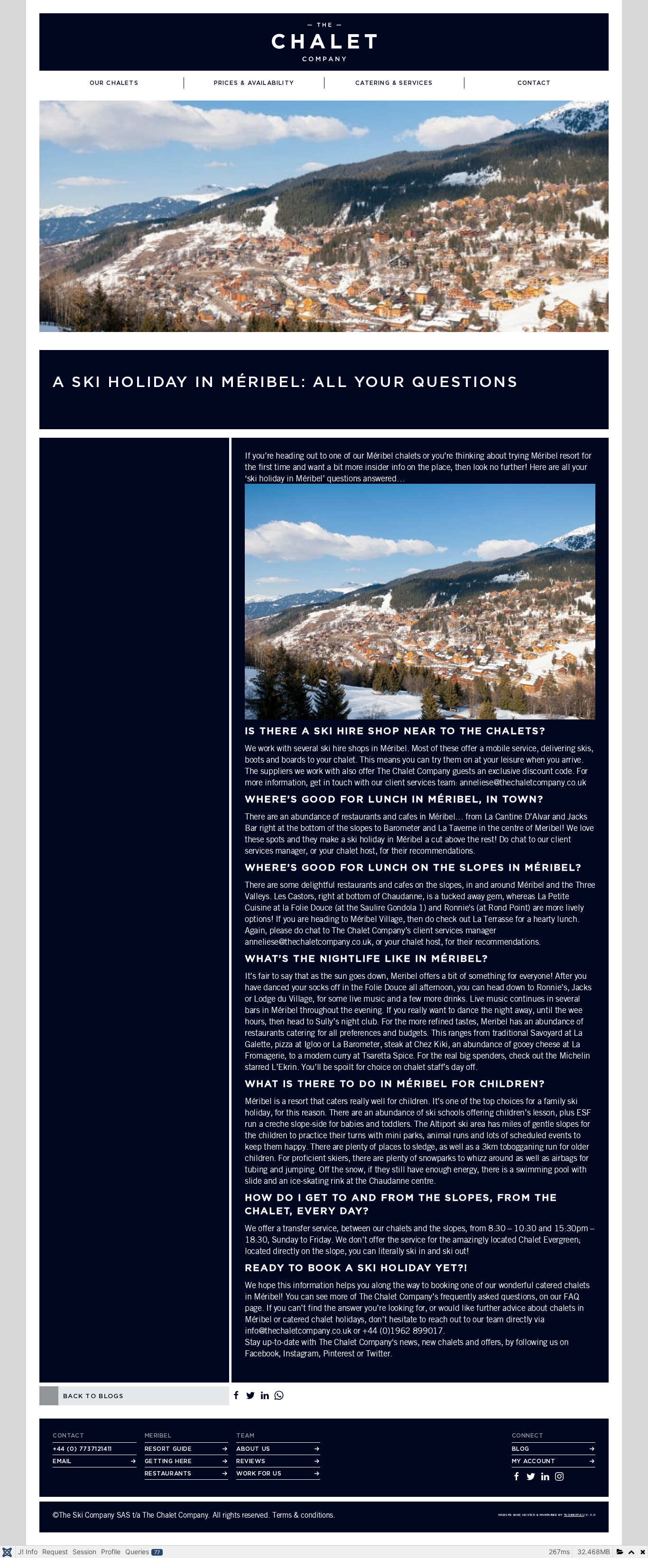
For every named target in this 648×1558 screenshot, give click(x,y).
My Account (533, 1461)
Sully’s (327, 1021)
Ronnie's (459, 907)
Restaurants (168, 1473)
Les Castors (294, 896)
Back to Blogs (93, 1395)
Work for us (259, 1473)
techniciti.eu (574, 1514)
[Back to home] (324, 42)
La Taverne (457, 827)
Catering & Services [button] (394, 83)
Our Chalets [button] (114, 83)
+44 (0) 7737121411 (82, 1449)
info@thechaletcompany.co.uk (298, 1330)
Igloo (312, 1044)
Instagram (300, 1353)
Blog (520, 1449)
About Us (253, 1449)
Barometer (401, 827)
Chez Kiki (431, 1044)
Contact (534, 83)
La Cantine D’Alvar (517, 816)
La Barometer (356, 1044)
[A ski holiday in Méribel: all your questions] (324, 215)
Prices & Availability (254, 83)
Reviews (250, 1461)
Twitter (378, 1353)
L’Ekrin (283, 1066)
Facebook (261, 1353)
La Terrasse (492, 918)
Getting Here (168, 1461)
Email (62, 1461)
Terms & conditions (302, 1515)
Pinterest (339, 1353)
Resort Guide (168, 1449)
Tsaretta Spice (387, 1055)
